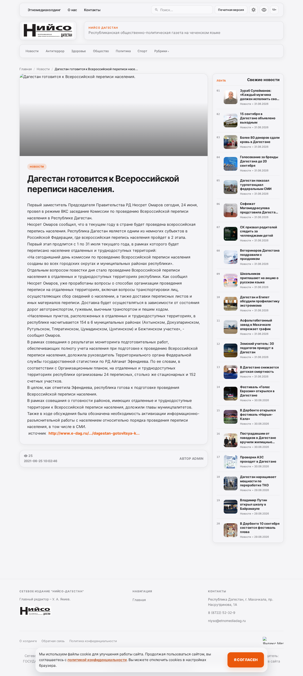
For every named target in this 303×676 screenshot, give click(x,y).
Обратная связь (53, 641)
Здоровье (78, 51)
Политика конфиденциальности (93, 641)
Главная (25, 69)
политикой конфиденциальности (97, 660)
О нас (72, 10)
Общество (101, 51)
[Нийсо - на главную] (47, 30)
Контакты (92, 10)
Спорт (142, 51)
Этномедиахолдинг (44, 10)
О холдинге (28, 641)
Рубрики (161, 51)
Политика (123, 51)
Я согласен (246, 660)
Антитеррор (55, 51)
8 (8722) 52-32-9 (221, 613)
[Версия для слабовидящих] (264, 9)
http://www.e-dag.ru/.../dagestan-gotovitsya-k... (94, 433)
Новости (32, 51)
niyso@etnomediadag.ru (227, 621)
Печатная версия (231, 10)
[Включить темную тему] (253, 9)
